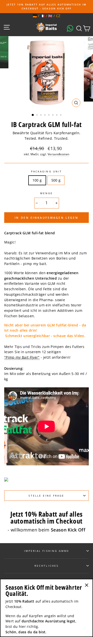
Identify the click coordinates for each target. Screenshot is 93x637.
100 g (37, 180)
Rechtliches (46, 565)
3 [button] (41, 115)
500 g (56, 180)
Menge (46, 193)
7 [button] (57, 115)
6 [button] (53, 115)
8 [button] (61, 115)
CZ (58, 15)
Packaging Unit (46, 171)
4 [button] (45, 115)
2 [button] (37, 115)
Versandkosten (58, 154)
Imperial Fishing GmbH (46, 551)
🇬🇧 (50, 15)
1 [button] (33, 115)
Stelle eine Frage (46, 495)
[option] (46, 6)
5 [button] (49, 115)
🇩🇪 (35, 15)
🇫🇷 (42, 15)
